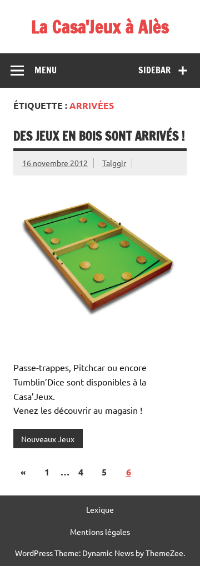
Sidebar (154, 70)
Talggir (114, 163)
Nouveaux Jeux (47, 439)
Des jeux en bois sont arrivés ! (99, 135)
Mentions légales (100, 531)
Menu (45, 70)
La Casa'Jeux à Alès (100, 26)
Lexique (100, 509)
